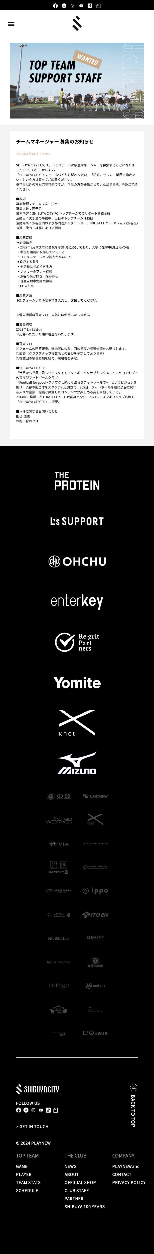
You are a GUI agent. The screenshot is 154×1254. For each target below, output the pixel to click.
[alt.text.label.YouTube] (81, 5)
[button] (11, 24)
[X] (64, 5)
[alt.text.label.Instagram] (72, 5)
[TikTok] (90, 5)
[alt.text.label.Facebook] (55, 5)
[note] (98, 5)
